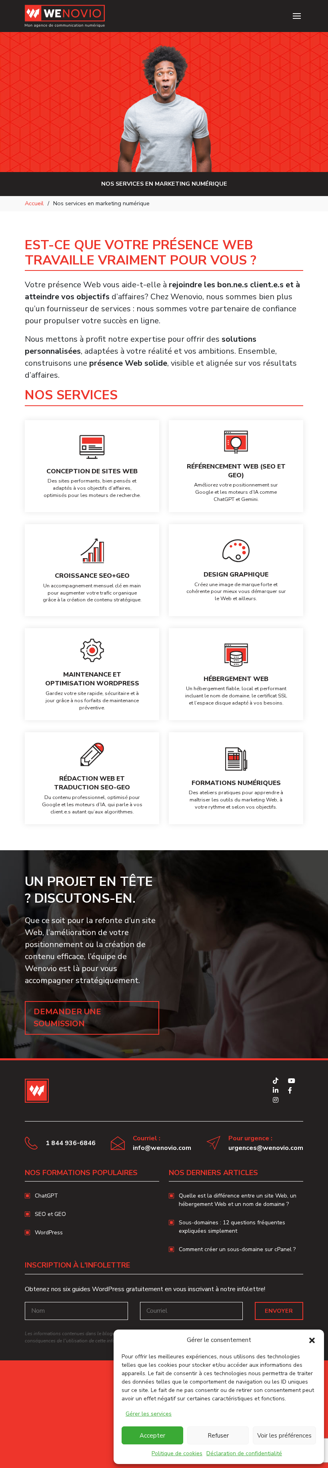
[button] (312, 1340)
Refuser (218, 1436)
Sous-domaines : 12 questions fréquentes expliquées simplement (232, 1227)
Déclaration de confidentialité (244, 1453)
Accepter (152, 1436)
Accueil (34, 203)
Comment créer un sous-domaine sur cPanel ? (237, 1249)
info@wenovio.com (162, 1148)
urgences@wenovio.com (265, 1148)
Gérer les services (149, 1414)
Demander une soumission (67, 1017)
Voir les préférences (284, 1436)
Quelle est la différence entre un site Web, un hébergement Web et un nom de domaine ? (237, 1200)
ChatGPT (46, 1196)
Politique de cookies (177, 1453)
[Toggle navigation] (296, 16)
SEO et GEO (50, 1214)
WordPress (49, 1232)
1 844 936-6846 (71, 1143)
